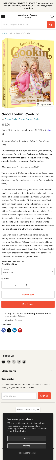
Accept (26, 438)
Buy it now (28, 304)
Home (4, 33)
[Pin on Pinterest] (20, 330)
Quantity (5, 278)
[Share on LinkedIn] (14, 330)
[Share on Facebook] (3, 330)
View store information (13, 320)
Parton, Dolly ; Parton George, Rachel (22, 119)
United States (26, 409)
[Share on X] (9, 330)
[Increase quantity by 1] (26, 285)
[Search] (51, 24)
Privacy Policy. (19, 431)
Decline (26, 445)
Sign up (44, 395)
